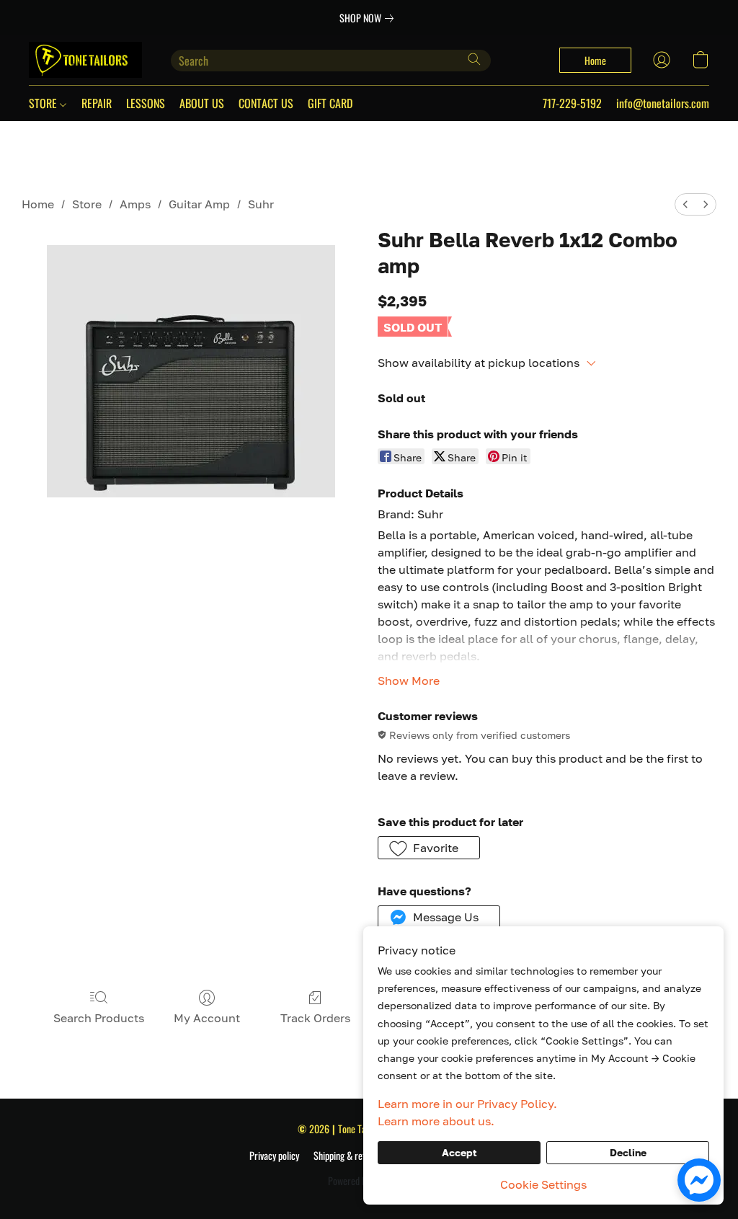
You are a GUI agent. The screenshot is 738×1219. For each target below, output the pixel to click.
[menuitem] (685, 204)
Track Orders (315, 1018)
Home (38, 204)
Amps (135, 204)
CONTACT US (266, 103)
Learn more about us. (436, 1121)
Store (87, 204)
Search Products (98, 1018)
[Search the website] (474, 59)
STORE (44, 103)
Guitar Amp (199, 204)
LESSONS (145, 103)
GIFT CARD (330, 103)
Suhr (261, 204)
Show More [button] (409, 680)
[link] (369, 18)
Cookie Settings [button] (543, 1184)
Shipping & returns (347, 1155)
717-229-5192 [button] (572, 103)
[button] (85, 60)
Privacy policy (274, 1155)
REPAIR (96, 103)
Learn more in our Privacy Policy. (467, 1103)
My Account (207, 1018)
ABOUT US (201, 103)
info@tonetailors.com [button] (662, 103)
